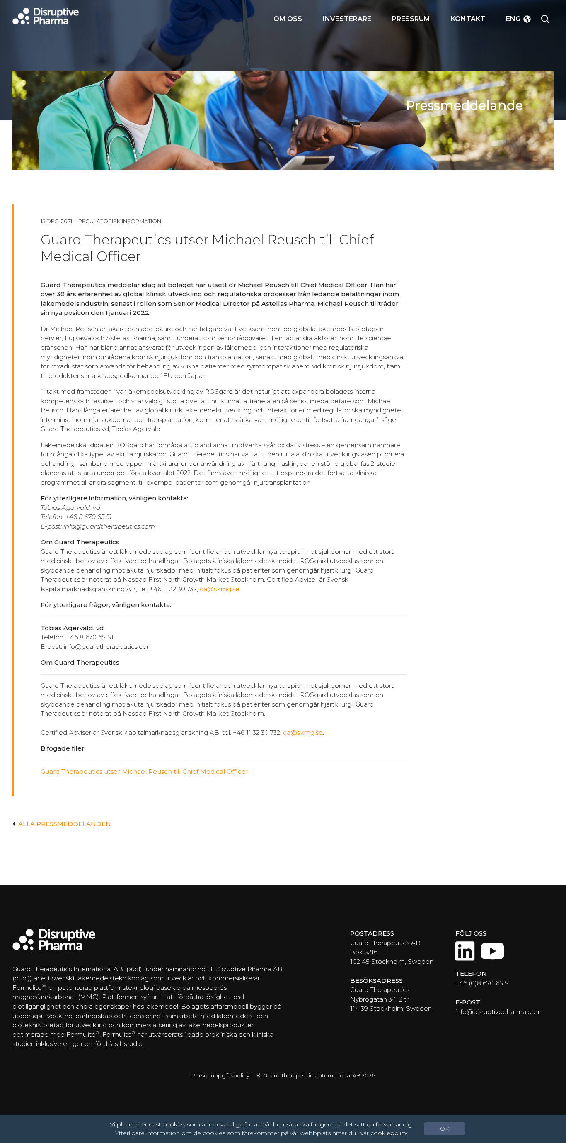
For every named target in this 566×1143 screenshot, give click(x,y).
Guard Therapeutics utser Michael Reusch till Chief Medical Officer (144, 771)
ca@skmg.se (219, 589)
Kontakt (468, 19)
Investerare (347, 19)
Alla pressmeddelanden (64, 824)
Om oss (287, 19)
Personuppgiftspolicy (220, 1075)
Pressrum (411, 19)
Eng (513, 19)
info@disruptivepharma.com (498, 1012)
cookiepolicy (388, 1133)
